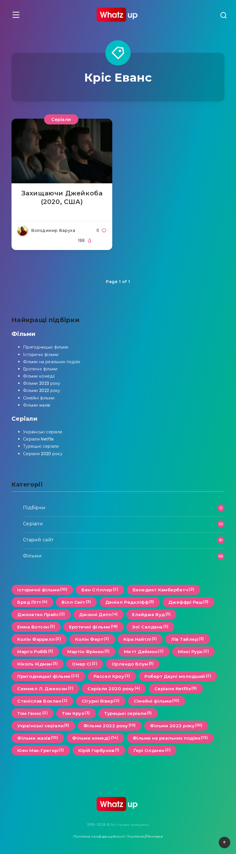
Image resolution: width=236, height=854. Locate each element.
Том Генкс (32, 713)
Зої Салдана (150, 627)
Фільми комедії (39, 376)
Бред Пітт (32, 602)
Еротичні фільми (40, 369)
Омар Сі (84, 664)
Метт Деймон (144, 651)
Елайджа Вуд (151, 614)
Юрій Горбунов (98, 750)
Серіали (61, 119)
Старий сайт (38, 539)
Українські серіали (42, 432)
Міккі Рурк (193, 651)
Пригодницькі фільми (45, 347)
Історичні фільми (41, 354)
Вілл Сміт (76, 602)
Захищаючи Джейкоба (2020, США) (62, 197)
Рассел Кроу (112, 676)
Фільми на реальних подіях (51, 362)
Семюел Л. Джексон (45, 688)
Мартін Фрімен (88, 651)
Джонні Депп (98, 614)
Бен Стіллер (99, 590)
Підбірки (34, 507)
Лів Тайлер (187, 639)
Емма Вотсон (36, 627)
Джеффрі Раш (188, 602)
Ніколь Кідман (37, 664)
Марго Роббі (35, 651)
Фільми (24, 334)
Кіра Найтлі (140, 639)
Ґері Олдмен (152, 750)
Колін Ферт (92, 639)
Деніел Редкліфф (129, 602)
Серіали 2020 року (42, 454)
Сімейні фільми (38, 398)
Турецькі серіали (41, 446)
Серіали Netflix (38, 439)
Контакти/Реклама (145, 836)
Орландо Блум (133, 664)
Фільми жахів (36, 405)
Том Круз (76, 713)
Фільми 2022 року (41, 390)
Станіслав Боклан (42, 701)
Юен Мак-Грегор (40, 750)
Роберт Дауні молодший (177, 676)
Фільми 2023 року (41, 383)
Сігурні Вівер (101, 701)
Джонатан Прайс (41, 614)
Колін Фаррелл (39, 639)
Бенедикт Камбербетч (164, 590)
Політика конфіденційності (99, 836)
